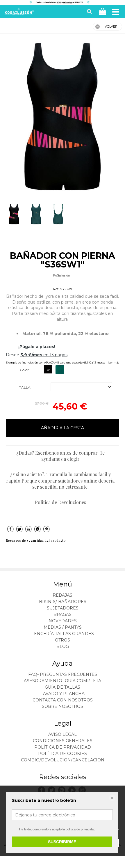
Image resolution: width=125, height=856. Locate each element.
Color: (25, 370)
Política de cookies (62, 753)
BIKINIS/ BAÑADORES (62, 601)
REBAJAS (62, 595)
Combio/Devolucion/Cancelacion (62, 760)
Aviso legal (62, 734)
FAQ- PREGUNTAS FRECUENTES (62, 674)
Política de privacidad (62, 747)
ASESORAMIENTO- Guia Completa (62, 680)
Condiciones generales (62, 740)
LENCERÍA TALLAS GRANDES (62, 633)
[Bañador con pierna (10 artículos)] (62, 116)
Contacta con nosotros (63, 700)
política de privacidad (80, 829)
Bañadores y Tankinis (61, 282)
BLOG (62, 646)
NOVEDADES (63, 620)
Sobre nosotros (62, 706)
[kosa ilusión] (18, 13)
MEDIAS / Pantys (63, 627)
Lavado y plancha (62, 693)
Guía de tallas (62, 687)
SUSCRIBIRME (62, 841)
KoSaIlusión (61, 275)
